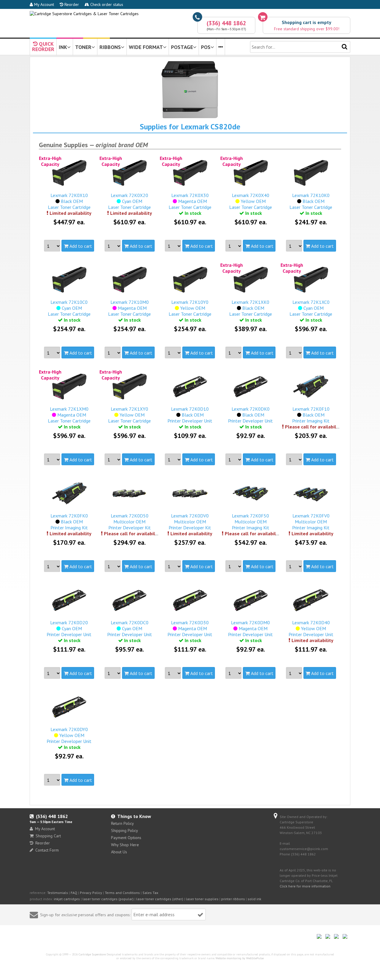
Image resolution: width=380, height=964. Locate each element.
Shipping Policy (124, 830)
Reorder (71, 4)
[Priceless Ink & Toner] (84, 13)
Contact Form (47, 850)
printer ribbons (233, 899)
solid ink (254, 899)
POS (205, 47)
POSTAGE (182, 47)
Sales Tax (150, 892)
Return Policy (122, 823)
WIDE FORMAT (146, 47)
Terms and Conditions (122, 892)
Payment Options (126, 837)
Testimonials (57, 892)
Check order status (106, 4)
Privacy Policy (91, 892)
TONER (83, 47)
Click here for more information (305, 886)
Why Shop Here (125, 844)
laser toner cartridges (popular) (108, 899)
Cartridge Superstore (92, 954)
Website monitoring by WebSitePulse (240, 958)
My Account (43, 4)
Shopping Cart (48, 835)
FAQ (74, 892)
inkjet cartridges (67, 899)
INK (63, 47)
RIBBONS (110, 47)
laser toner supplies (202, 899)
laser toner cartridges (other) (159, 899)
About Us (119, 852)
